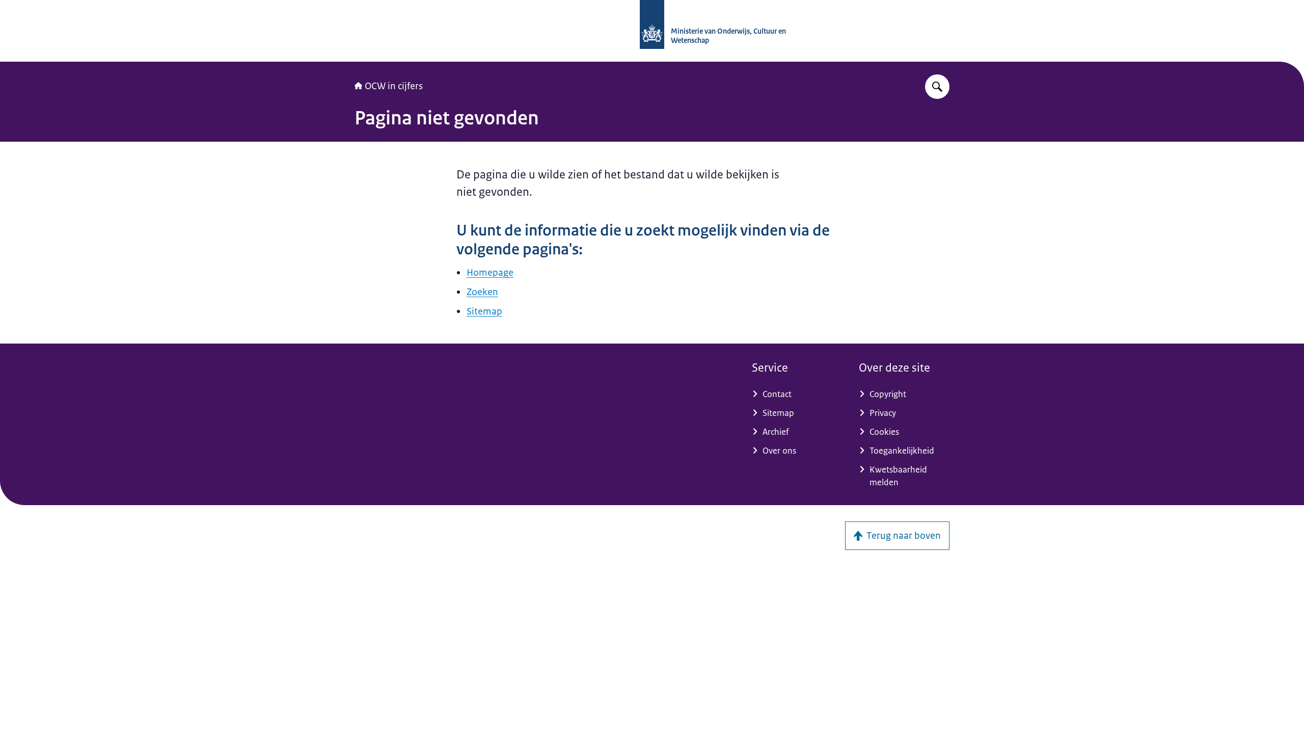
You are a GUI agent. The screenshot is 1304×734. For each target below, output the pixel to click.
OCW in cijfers (394, 86)
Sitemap (484, 311)
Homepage (490, 273)
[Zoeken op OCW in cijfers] (937, 86)
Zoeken (482, 292)
